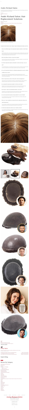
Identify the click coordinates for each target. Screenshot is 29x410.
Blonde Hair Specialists (3, 370)
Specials (2, 388)
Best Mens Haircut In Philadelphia (5, 369)
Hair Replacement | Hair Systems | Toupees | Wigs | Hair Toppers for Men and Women (11, 23)
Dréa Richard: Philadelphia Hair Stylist (5, 342)
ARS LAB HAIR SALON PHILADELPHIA (5, 364)
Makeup (2, 381)
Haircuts (2, 379)
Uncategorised (2, 390)
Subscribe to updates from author (5, 350)
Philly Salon (2, 22)
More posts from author (17, 350)
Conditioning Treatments (4, 371)
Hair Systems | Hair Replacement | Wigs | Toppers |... (7, 343)
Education (2, 373)
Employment (2, 374)
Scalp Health (2, 387)
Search (2, 360)
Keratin (1, 380)
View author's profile (11, 350)
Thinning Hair (2, 389)
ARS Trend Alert (3, 365)
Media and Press (3, 382)
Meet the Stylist (3, 383)
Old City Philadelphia (4, 368)
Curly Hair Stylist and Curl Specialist (5, 372)
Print (1, 14)
